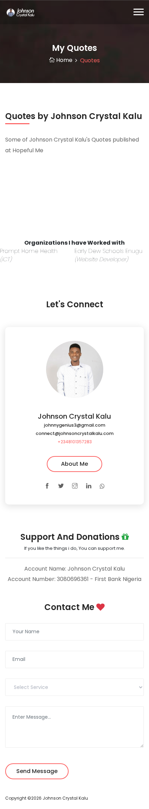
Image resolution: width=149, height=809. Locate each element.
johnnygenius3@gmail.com (74, 425)
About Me (74, 464)
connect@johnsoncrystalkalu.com (75, 433)
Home (63, 60)
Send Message (37, 771)
